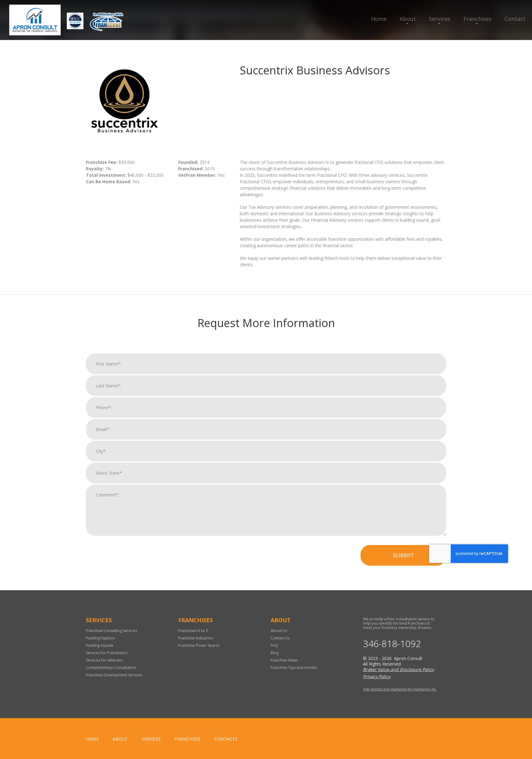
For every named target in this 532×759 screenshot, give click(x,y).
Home (379, 18)
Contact (515, 18)
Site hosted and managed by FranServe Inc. (400, 689)
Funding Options (100, 638)
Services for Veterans (104, 660)
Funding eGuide (99, 645)
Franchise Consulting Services (111, 630)
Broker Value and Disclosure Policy (398, 669)
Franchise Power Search (199, 645)
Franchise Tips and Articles (294, 667)
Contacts (225, 739)
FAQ (274, 645)
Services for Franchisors (106, 652)
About (408, 18)
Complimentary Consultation (111, 667)
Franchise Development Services (114, 675)
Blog (275, 652)
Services (439, 18)
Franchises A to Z (193, 630)
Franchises (477, 18)
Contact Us (280, 638)
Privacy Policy (376, 676)
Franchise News (284, 660)
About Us (279, 630)
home (92, 739)
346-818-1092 (392, 643)
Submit (403, 555)
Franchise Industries (195, 638)
